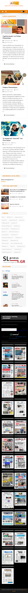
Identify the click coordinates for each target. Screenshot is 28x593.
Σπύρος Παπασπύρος (10, 87)
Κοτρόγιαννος (15, 228)
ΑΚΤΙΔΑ (10, 217)
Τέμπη (12, 246)
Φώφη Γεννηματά (7, 252)
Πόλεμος (5, 246)
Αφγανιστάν (18, 217)
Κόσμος (4, 231)
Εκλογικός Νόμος (7, 226)
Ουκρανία (18, 237)
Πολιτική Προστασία (16, 243)
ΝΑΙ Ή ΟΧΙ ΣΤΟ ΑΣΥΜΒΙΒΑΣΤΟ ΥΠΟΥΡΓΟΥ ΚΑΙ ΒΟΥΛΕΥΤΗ (18, 190)
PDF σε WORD (19, 336)
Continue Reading (10, 64)
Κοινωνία (5, 228)
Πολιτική (5, 243)
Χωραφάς (17, 252)
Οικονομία (5, 234)
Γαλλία (4, 220)
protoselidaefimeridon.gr (22, 330)
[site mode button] (22, 11)
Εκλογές (14, 223)
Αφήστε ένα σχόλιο (8, 42)
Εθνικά (21, 220)
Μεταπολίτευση (14, 231)
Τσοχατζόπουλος (7, 249)
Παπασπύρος (14, 240)
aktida (16, 40)
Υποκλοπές (17, 249)
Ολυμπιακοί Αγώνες (7, 237)
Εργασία (17, 226)
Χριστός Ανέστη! (14, 204)
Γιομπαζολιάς (13, 220)
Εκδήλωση (5, 223)
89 (3, 217)
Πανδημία (5, 240)
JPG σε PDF (14, 338)
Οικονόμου (14, 234)
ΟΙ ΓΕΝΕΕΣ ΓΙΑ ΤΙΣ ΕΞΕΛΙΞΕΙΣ (18, 197)
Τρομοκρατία (21, 246)
